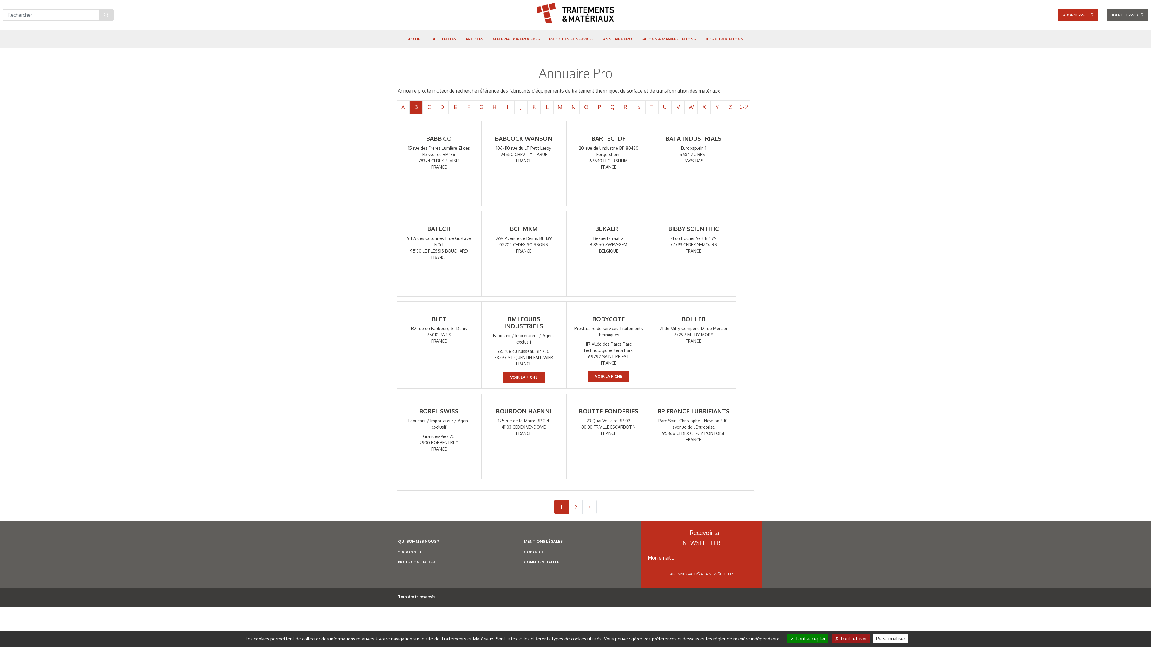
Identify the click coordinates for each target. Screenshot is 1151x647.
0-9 (743, 107)
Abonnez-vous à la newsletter (701, 574)
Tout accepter (809, 639)
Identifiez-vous (1127, 15)
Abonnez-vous (1078, 15)
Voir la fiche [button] (523, 377)
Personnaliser (890, 639)
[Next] (589, 507)
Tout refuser (853, 639)
